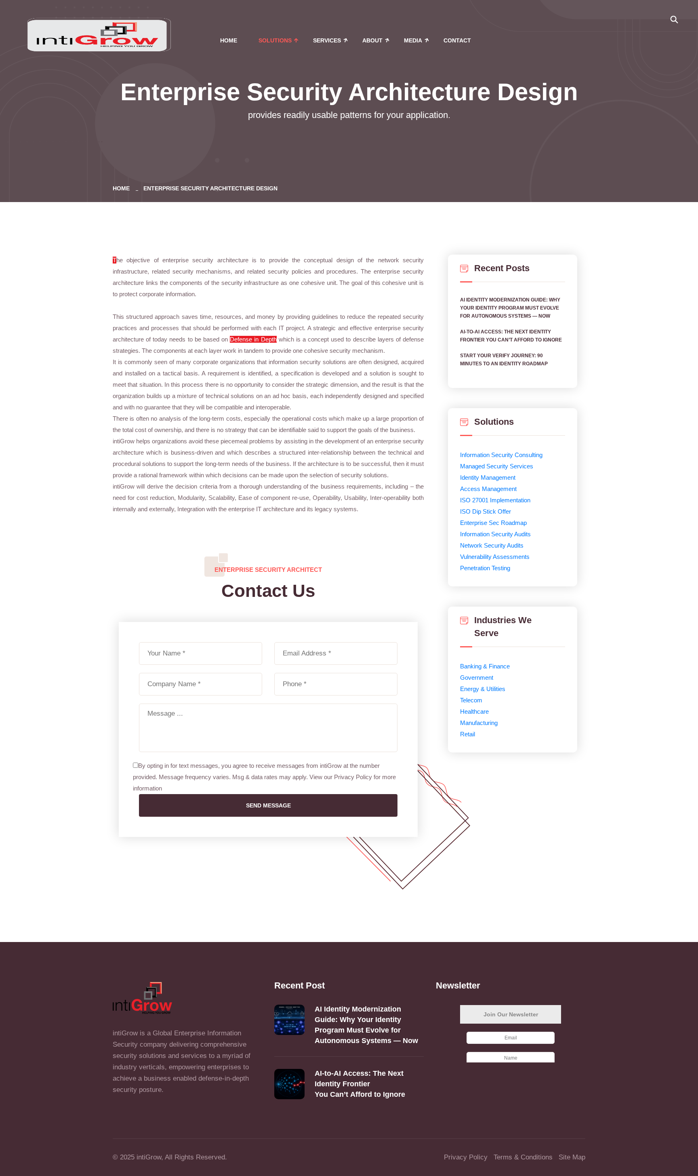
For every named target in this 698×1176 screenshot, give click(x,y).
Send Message (268, 805)
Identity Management (487, 477)
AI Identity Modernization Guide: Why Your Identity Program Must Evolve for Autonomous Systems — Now (510, 308)
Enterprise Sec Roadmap (493, 522)
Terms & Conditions (523, 1157)
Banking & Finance (485, 666)
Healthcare (474, 711)
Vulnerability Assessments (495, 556)
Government (476, 677)
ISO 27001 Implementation (495, 500)
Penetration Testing (485, 568)
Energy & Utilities (482, 688)
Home (228, 40)
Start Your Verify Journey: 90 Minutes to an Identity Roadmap (504, 360)
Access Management (488, 488)
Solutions (275, 40)
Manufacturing (479, 722)
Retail (467, 734)
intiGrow (149, 1157)
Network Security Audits (492, 545)
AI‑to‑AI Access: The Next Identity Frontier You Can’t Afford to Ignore (511, 336)
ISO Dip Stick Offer (485, 511)
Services (327, 40)
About (372, 40)
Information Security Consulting (501, 454)
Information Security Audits (495, 534)
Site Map (572, 1157)
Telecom (471, 700)
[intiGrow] (99, 33)
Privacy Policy (466, 1157)
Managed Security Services (496, 466)
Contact (457, 40)
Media (413, 40)
